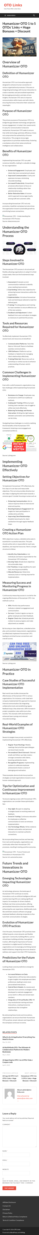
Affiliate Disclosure (9, 1202)
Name (5, 1151)
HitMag (22, 1232)
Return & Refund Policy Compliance (15, 1217)
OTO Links (13, 5)
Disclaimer (6, 1209)
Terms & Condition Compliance (13, 1220)
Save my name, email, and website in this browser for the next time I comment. (18, 1182)
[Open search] (34, 15)
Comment (6, 1124)
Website (5, 1169)
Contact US (6, 1206)
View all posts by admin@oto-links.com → (24, 1098)
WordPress (13, 1232)
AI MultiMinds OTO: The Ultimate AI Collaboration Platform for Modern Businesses (16, 1049)
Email (5, 1160)
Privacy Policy (7, 1213)
